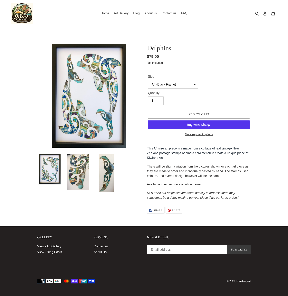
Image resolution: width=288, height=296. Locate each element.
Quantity (153, 93)
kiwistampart (243, 281)
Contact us (101, 246)
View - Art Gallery (49, 246)
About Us (100, 252)
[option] (49, 169)
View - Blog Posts (49, 252)
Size (151, 76)
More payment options (199, 134)
